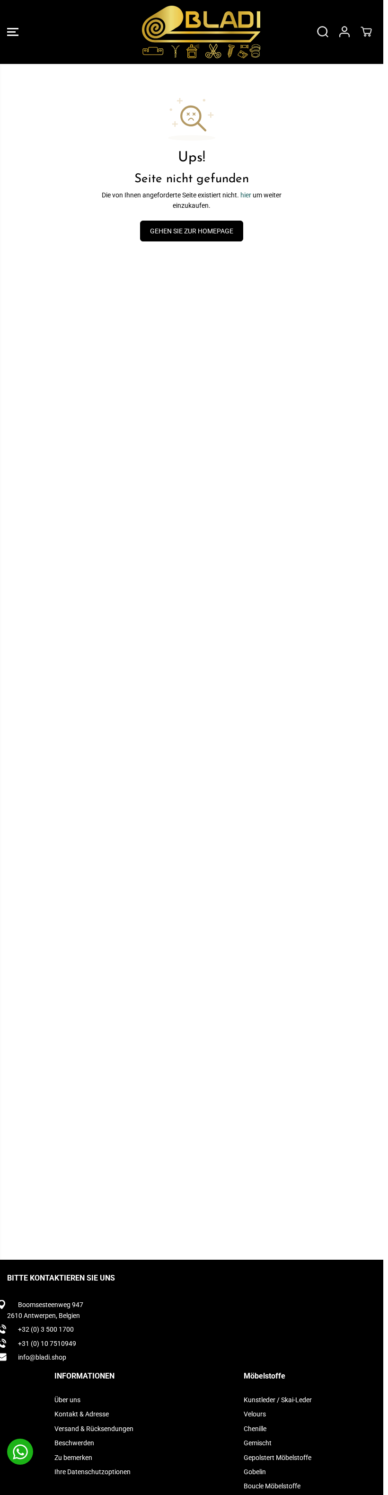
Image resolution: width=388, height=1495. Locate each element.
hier (245, 195)
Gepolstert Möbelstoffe (277, 1457)
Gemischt (258, 1443)
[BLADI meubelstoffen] (189, 32)
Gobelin (255, 1472)
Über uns (67, 1400)
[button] (12, 32)
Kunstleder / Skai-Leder (278, 1400)
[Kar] (366, 32)
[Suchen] (323, 32)
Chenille (255, 1429)
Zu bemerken (73, 1457)
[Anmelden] (344, 32)
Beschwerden (74, 1443)
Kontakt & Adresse (81, 1414)
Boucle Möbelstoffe (272, 1486)
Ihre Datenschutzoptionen (92, 1472)
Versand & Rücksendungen (93, 1429)
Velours (255, 1414)
